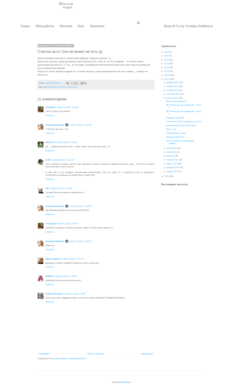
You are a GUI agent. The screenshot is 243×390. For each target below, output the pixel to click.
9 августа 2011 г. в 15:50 (66, 276)
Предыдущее (147, 354)
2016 (166, 60)
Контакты (97, 26)
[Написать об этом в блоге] (75, 83)
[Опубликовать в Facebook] (82, 83)
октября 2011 (172, 90)
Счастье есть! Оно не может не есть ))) (184, 121)
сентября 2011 (173, 94)
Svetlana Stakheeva (54, 125)
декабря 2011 (172, 82)
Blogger (126, 382)
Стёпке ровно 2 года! (176, 133)
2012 (166, 75)
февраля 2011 (173, 167)
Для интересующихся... (177, 101)
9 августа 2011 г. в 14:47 (68, 223)
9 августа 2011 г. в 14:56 (80, 241)
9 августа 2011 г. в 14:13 (63, 160)
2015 (166, 63)
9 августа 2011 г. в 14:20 (61, 188)
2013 (166, 71)
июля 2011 (171, 148)
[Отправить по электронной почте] (72, 83)
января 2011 (172, 171)
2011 (166, 79)
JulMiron (49, 276)
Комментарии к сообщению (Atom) (70, 358)
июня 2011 (171, 152)
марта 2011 (171, 164)
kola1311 (49, 142)
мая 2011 (170, 156)
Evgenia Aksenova (54, 294)
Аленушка (50, 107)
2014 (166, 67)
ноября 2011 (172, 86)
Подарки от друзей (175, 118)
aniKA (48, 160)
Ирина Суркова (52, 259)
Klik (47, 188)
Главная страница (95, 354)
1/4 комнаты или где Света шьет (181, 125)
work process (72, 87)
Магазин (66, 26)
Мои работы (45, 26)
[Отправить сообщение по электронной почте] (67, 83)
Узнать (25, 26)
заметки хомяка (49, 87)
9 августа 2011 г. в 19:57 (75, 294)
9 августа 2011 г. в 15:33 (72, 259)
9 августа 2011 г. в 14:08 (80, 125)
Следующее (44, 354)
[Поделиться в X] (79, 83)
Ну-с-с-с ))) (171, 129)
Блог (81, 26)
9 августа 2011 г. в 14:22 (80, 206)
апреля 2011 (172, 160)
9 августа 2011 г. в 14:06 (68, 107)
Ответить (49, 115)
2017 (166, 56)
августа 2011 (172, 98)
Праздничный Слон (175, 137)
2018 (166, 52)
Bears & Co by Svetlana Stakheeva (188, 26)
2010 (166, 176)
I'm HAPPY (61, 87)
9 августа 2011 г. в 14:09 (66, 142)
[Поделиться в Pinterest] (85, 83)
